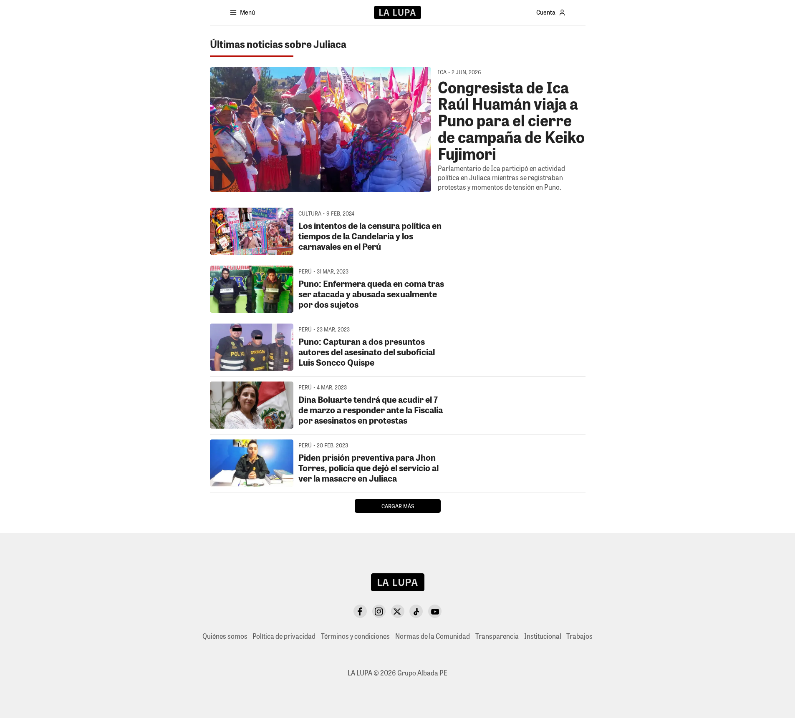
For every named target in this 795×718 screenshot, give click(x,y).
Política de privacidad (283, 636)
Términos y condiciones (355, 636)
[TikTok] (416, 611)
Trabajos (579, 636)
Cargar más (397, 506)
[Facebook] (360, 611)
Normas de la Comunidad (432, 636)
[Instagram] (379, 611)
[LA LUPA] (397, 12)
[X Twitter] (397, 611)
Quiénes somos (224, 636)
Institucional (542, 636)
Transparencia (497, 636)
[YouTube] (435, 611)
